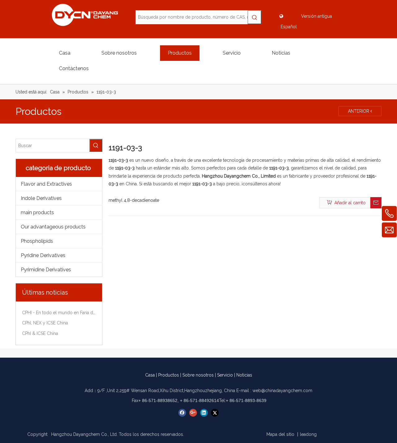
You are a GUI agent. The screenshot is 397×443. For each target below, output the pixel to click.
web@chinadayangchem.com (282, 390)
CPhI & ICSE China (40, 333)
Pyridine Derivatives (43, 255)
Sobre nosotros (198, 375)
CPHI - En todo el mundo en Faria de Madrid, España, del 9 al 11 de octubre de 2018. (59, 312)
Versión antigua (316, 16)
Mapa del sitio (280, 434)
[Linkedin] (204, 413)
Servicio (225, 375)
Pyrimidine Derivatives (46, 270)
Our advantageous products (53, 227)
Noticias (244, 375)
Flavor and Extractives (46, 184)
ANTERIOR (359, 111)
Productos (168, 375)
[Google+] (193, 413)
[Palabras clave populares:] (254, 17)
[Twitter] (215, 413)
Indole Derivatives (41, 198)
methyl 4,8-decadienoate (134, 200)
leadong (308, 434)
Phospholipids (37, 241)
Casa (150, 375)
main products (37, 212)
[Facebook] (182, 413)
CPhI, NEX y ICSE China (45, 322)
